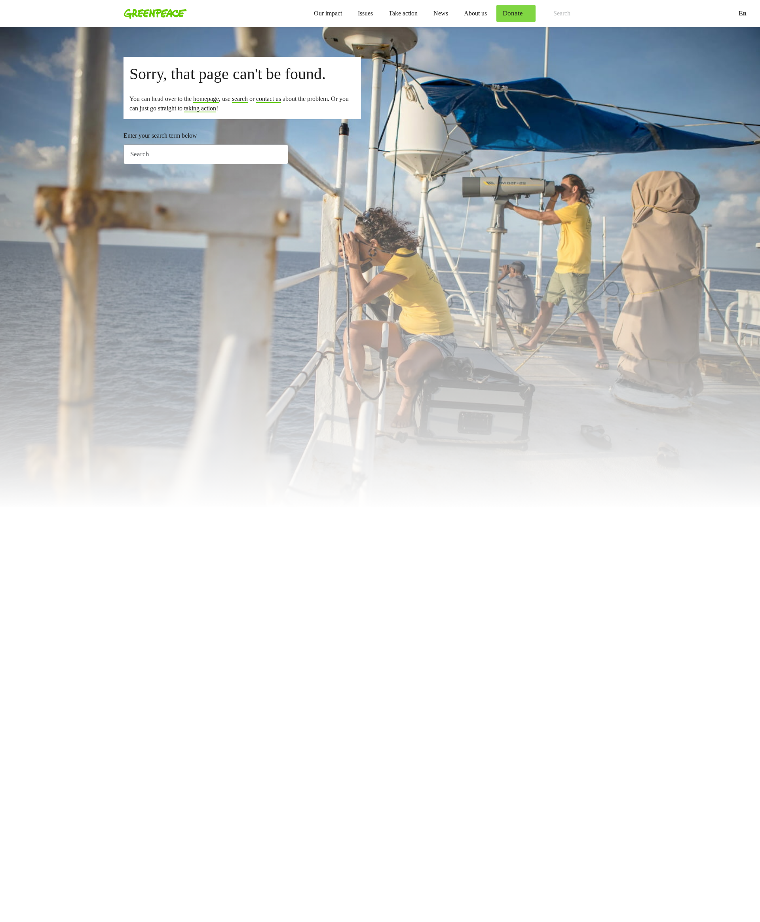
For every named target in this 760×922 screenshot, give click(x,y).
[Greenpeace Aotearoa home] (153, 13)
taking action (200, 108)
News (440, 13)
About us (475, 13)
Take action (403, 13)
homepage (206, 98)
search (240, 98)
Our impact (328, 13)
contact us (268, 98)
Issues (365, 13)
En (749, 13)
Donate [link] (513, 13)
